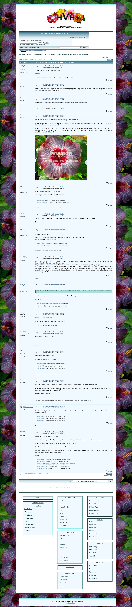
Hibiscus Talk (42, 54)
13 (39, 59)
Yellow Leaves (64, 560)
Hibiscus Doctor (64, 535)
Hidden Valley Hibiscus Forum (28, 54)
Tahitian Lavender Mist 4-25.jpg (44, 77)
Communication (94, 534)
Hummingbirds (64, 583)
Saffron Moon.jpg (40, 366)
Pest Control (28, 515)
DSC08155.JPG (40, 416)
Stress (62, 538)
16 (44, 59)
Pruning (62, 516)
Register (42, 50)
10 (34, 59)
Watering (62, 504)
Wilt (61, 541)
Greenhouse (63, 580)
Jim (21, 115)
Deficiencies (63, 548)
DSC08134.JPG (40, 418)
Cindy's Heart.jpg (40, 363)
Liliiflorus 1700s (94, 550)
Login (37, 50)
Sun (61, 510)
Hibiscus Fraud (93, 513)
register (41, 40)
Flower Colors (93, 504)
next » (111, 57)
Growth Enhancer (30, 527)
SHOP (35, 2)
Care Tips (61, 2)
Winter (61, 513)
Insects (62, 586)
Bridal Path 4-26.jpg (41, 303)
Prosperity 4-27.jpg (41, 464)
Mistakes (62, 544)
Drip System (63, 522)
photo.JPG (39, 325)
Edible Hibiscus (94, 510)
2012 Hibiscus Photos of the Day (58, 54)
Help (28, 50)
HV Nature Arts (93, 578)
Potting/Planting (64, 507)
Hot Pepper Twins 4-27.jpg (42, 468)
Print (109, 59)
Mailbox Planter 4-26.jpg (42, 306)
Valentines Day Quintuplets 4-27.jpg (45, 463)
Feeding (62, 501)
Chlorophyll (92, 524)
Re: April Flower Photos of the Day (53, 66)
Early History (93, 547)
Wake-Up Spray (29, 524)
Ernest (22, 214)
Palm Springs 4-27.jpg (41, 461)
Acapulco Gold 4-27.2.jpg (42, 459)
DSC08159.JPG (40, 420)
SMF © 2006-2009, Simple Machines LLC (72, 487)
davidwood (23, 256)
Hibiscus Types (93, 507)
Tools (26, 521)
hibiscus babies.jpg (41, 108)
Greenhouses (64, 525)
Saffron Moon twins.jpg (42, 202)
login (35, 40)
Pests (61, 551)
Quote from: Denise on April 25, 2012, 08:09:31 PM (48, 288)
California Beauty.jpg (41, 245)
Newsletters (92, 569)
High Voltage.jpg (40, 200)
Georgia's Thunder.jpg (41, 243)
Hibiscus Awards (94, 501)
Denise (22, 84)
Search (33, 50)
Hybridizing (92, 572)
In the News (92, 575)
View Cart (38, 506)
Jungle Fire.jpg (40, 368)
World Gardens (64, 576)
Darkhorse (23, 380)
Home (23, 50)
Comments (28, 530)
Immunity (92, 531)
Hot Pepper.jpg (40, 365)
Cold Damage (64, 557)
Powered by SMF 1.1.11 (55, 487)
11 (35, 59)
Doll (21, 186)
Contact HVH (93, 566)
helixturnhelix (24, 313)
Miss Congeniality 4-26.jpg (42, 305)
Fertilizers (28, 512)
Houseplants (63, 519)
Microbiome (92, 537)
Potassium (92, 527)
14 (41, 59)
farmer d (22, 65)
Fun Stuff (92, 2)
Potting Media (29, 518)
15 (42, 59)
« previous (105, 57)
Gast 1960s (92, 556)
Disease (62, 554)
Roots (91, 521)
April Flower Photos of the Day (78, 54)
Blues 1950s (93, 553)
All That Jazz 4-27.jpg (41, 466)
